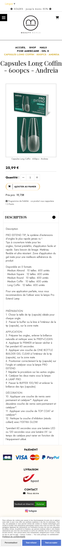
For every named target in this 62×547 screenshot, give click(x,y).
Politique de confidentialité (13, 537)
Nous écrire (31, 493)
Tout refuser (31, 543)
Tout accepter (51, 543)
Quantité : (12, 177)
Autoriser (40, 504)
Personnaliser (11, 543)
